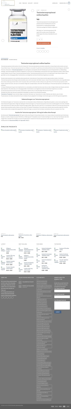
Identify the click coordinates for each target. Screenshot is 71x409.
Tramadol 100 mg (40, 353)
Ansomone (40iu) (14, 120)
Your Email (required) (59, 294)
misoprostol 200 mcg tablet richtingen (44, 336)
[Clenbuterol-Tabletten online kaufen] (44, 181)
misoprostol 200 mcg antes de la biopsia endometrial (43, 318)
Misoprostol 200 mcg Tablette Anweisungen (42, 339)
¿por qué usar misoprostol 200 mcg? (44, 399)
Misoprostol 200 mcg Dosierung (43, 326)
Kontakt (36, 3)
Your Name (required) (59, 288)
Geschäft (30, 3)
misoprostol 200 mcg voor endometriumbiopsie (42, 343)
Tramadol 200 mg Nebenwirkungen (44, 362)
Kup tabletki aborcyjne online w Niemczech (43, 315)
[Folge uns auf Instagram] (5, 297)
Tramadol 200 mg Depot (41, 358)
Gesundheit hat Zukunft (28, 281)
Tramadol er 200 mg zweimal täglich (44, 378)
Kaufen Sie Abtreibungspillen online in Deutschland (44, 311)
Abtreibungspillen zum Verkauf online (44, 285)
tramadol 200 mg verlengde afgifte (43, 365)
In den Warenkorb (44, 43)
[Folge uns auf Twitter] (7, 297)
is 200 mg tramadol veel (41, 299)
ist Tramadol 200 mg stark (42, 306)
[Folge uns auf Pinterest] (12, 297)
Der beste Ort (39, 293)
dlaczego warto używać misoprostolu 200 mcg (44, 296)
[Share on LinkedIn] (48, 51)
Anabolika (43, 10)
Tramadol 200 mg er (41, 360)
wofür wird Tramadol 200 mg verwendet (42, 397)
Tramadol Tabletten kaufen (42, 383)
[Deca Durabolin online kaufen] (9, 181)
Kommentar (24, 287)
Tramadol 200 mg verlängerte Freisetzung (43, 368)
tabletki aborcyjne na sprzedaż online (44, 351)
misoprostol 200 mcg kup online (43, 328)
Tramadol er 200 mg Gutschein (43, 373)
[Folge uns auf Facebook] (2, 297)
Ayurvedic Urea (24, 120)
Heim (20, 3)
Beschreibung (4, 59)
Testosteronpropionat (17, 69)
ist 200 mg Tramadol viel (41, 302)
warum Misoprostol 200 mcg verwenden (42, 393)
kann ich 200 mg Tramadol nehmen (43, 308)
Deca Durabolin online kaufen (7, 235)
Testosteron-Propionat (6, 94)
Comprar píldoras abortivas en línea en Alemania (44, 288)
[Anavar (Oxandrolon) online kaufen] (62, 181)
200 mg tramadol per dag (42, 281)
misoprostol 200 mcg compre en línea (44, 321)
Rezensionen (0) (13, 59)
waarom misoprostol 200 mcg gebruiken (42, 386)
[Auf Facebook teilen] (38, 51)
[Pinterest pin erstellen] (45, 51)
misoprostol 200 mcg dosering (43, 323)
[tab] (4, 59)
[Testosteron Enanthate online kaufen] (27, 181)
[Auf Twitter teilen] (40, 51)
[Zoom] (3, 40)
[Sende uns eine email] (10, 297)
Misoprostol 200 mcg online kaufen (43, 330)
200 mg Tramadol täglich (42, 283)
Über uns (24, 3)
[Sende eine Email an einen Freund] (43, 51)
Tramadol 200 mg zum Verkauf (43, 370)
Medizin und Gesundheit (28, 285)
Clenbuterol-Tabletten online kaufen (44, 235)
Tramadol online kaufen (41, 381)
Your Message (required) (60, 300)
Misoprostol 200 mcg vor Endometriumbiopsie (41, 346)
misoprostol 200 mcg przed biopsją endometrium (43, 333)
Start (38, 10)
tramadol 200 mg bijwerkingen (43, 356)
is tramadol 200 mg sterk (41, 304)
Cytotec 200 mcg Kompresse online (43, 291)
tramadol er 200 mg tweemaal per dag (43, 376)
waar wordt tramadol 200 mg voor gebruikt (43, 390)
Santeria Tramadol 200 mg (42, 349)
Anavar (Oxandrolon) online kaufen (61, 235)
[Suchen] (17, 3)
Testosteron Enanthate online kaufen (25, 235)
